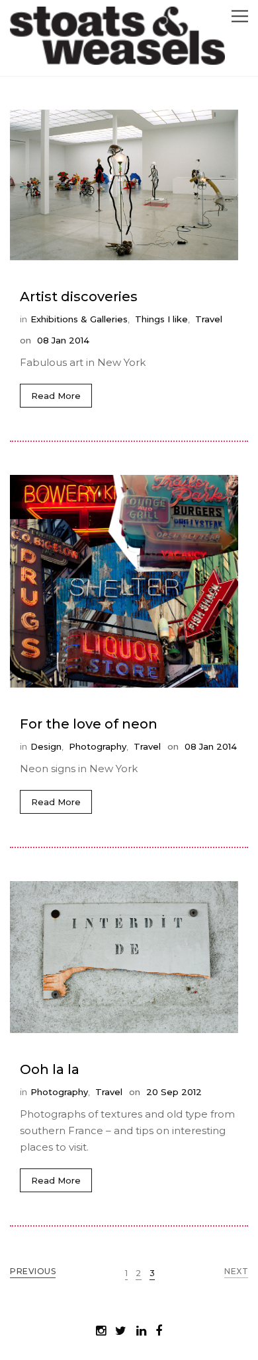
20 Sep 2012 (173, 1092)
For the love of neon (88, 724)
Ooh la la (49, 1069)
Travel (208, 319)
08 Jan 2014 (61, 340)
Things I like (161, 319)
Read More (56, 395)
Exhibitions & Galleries (79, 319)
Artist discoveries (79, 296)
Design (46, 746)
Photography (97, 746)
